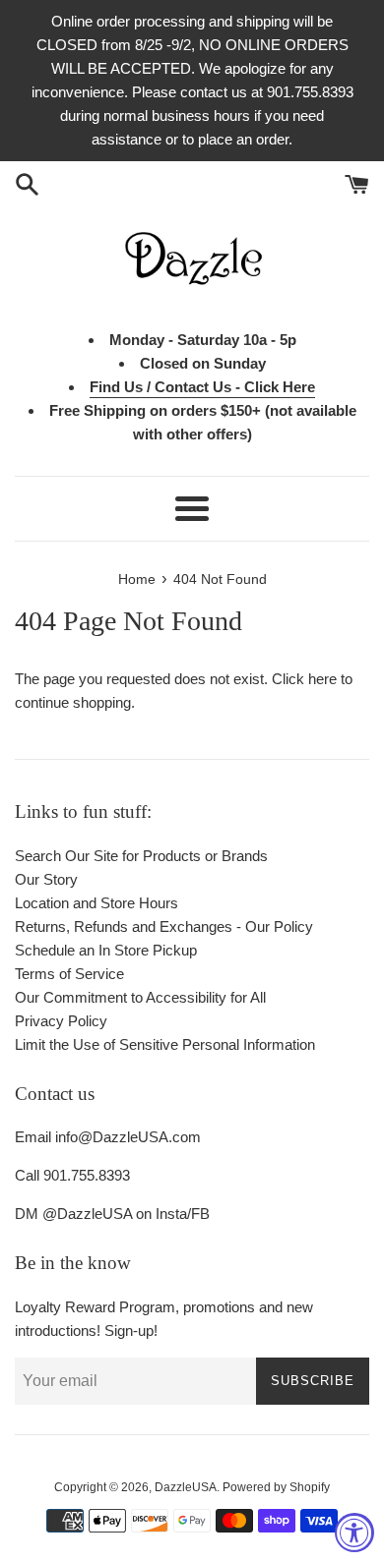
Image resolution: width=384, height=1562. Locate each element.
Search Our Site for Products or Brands (141, 855)
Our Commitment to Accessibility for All (140, 997)
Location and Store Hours (96, 903)
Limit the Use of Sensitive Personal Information (165, 1044)
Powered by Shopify (276, 1487)
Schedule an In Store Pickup (106, 950)
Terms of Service (69, 973)
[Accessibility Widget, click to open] (354, 1532)
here (322, 678)
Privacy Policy (61, 1020)
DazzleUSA (186, 1487)
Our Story (46, 879)
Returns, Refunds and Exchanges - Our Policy (164, 926)
